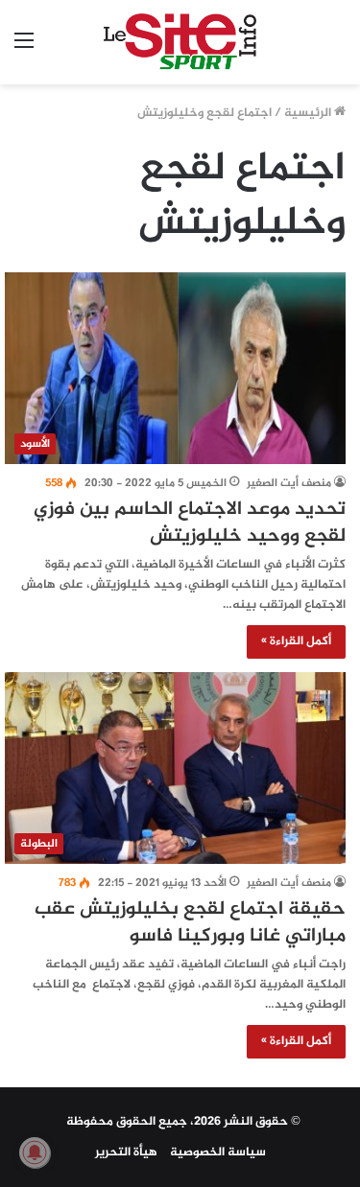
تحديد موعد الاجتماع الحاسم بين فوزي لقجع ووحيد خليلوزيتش (190, 523)
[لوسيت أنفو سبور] (180, 42)
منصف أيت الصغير (289, 483)
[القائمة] (24, 49)
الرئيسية (309, 113)
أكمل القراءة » (296, 641)
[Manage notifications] (34, 1152)
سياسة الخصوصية (218, 1152)
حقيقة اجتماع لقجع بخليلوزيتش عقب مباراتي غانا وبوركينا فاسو (190, 923)
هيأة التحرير (126, 1152)
